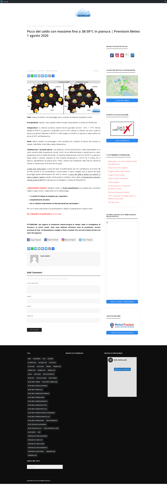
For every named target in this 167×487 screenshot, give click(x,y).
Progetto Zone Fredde (116, 175)
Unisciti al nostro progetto (118, 168)
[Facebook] (112, 55)
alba (29, 358)
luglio (30, 374)
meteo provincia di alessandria (37, 424)
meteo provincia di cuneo (51, 428)
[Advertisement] (63, 56)
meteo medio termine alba (50, 382)
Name (29, 296)
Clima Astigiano (113, 182)
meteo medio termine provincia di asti (39, 416)
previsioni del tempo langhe (36, 443)
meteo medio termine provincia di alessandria (41, 412)
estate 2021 (52, 362)
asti (44, 358)
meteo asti (31, 378)
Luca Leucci (31, 70)
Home (29, 26)
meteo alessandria (48, 374)
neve (39, 432)
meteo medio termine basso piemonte (38, 393)
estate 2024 (40, 366)
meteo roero (31, 432)
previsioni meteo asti (38, 26)
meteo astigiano (41, 378)
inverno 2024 (41, 370)
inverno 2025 (51, 370)
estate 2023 (31, 366)
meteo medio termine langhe (36, 397)
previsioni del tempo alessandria (37, 436)
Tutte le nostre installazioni (118, 179)
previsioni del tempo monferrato (37, 447)
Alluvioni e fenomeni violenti (118, 192)
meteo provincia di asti (34, 428)
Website (30, 316)
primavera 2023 (32, 455)
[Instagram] (117, 55)
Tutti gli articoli (113, 202)
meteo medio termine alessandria (37, 385)
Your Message (32, 283)
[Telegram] (127, 55)
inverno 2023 (31, 370)
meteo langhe (53, 378)
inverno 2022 (57, 366)
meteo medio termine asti (35, 389)
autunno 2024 (43, 362)
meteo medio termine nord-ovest (37, 405)
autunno (50, 358)
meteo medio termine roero (36, 420)
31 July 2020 (40, 70)
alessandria (36, 358)
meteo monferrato (51, 420)
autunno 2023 (32, 362)
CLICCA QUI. (57, 214)
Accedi (6, 1)
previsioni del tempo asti (35, 440)
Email (29, 306)
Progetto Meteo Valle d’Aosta (119, 171)
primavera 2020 (50, 451)
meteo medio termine (34, 382)
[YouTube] (122, 55)
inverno (48, 366)
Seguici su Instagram (123, 369)
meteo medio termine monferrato (37, 401)
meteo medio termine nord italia (37, 409)
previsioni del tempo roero (36, 451)
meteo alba (37, 374)
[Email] (132, 55)
